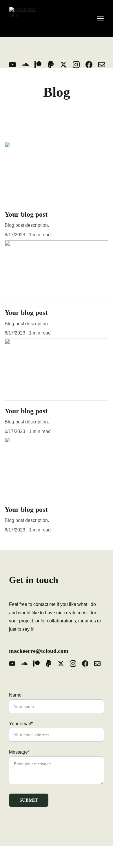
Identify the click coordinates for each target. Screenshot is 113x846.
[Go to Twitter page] (66, 64)
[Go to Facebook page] (91, 64)
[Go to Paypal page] (53, 64)
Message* (19, 752)
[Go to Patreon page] (40, 64)
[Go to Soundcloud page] (28, 64)
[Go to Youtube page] (15, 64)
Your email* (21, 723)
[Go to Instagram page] (79, 64)
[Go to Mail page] (101, 64)
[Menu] (100, 18)
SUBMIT (28, 800)
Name (15, 694)
